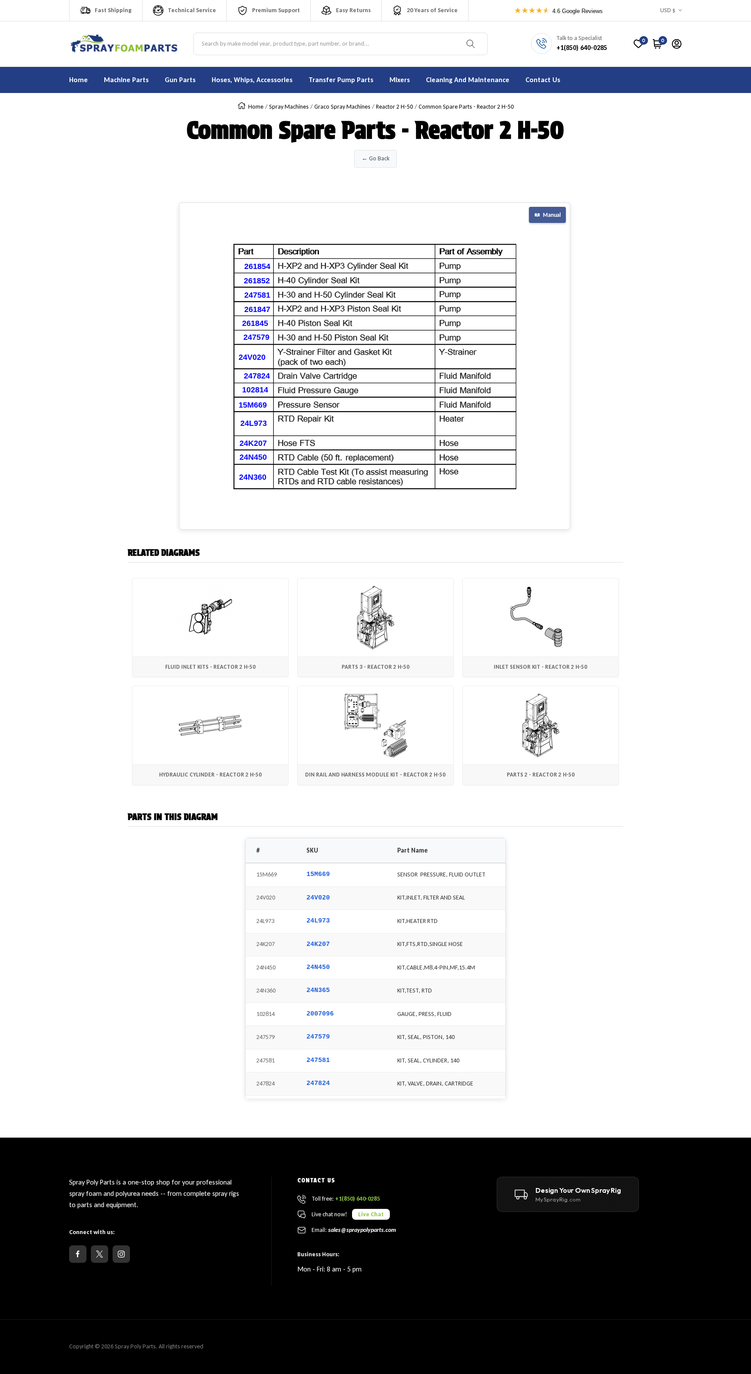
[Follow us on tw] (99, 1254)
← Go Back (375, 158)
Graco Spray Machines (342, 106)
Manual (552, 215)
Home (255, 106)
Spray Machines (289, 106)
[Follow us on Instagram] (121, 1254)
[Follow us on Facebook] (77, 1254)
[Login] (676, 44)
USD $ (667, 10)
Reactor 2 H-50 (394, 106)
